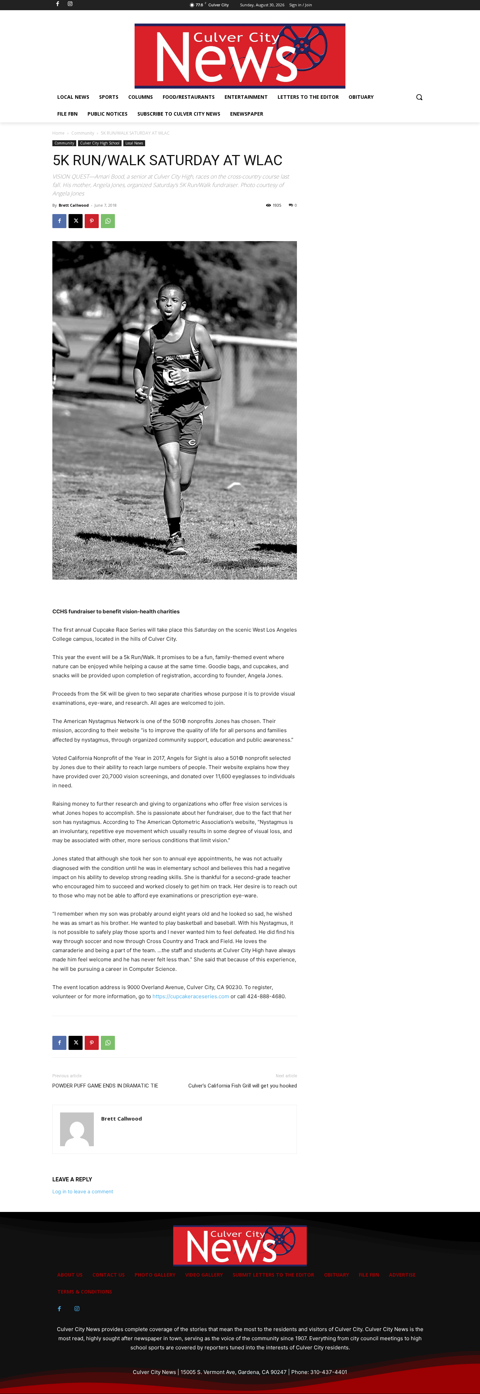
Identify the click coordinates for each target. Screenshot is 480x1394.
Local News (134, 143)
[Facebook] (59, 221)
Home (58, 133)
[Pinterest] (92, 221)
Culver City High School (99, 143)
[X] (76, 221)
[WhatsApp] (108, 221)
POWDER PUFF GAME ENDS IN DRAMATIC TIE (105, 1086)
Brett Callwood (74, 205)
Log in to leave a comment (82, 1191)
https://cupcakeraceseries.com (191, 996)
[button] (419, 97)
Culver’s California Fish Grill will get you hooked (242, 1086)
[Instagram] (77, 1309)
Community (82, 133)
